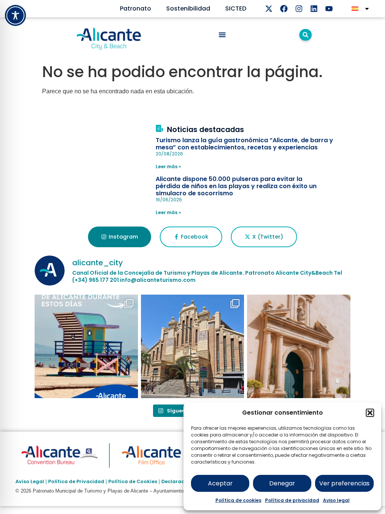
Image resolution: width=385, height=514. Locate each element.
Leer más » (168, 166)
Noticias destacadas (205, 130)
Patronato (135, 8)
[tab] (119, 237)
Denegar (282, 483)
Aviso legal (336, 500)
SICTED (235, 8)
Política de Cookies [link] (132, 481)
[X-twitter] (268, 8)
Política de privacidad (292, 500)
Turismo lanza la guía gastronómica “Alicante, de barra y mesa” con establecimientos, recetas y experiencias (244, 144)
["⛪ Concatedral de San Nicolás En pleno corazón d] (298, 346)
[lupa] (305, 35)
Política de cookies (238, 500)
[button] (370, 413)
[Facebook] (283, 8)
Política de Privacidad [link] (76, 481)
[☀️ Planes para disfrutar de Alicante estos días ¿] (86, 346)
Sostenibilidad (188, 8)
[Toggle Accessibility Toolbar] (15, 15)
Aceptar (220, 483)
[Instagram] (298, 8)
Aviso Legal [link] (29, 481)
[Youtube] (328, 8)
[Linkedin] (313, 8)
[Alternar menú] (222, 34)
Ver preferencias (344, 483)
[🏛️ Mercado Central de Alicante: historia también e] (192, 346)
